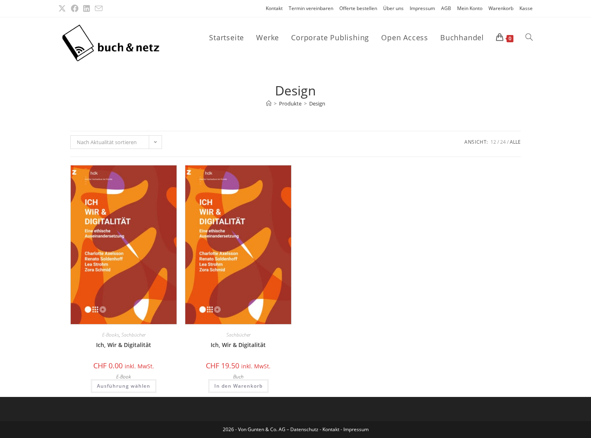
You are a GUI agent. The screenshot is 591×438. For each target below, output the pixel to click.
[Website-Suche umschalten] (529, 37)
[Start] (268, 103)
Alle (515, 141)
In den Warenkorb (238, 385)
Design (317, 103)
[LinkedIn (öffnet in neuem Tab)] (86, 8)
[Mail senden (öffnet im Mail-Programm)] (98, 8)
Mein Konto (469, 8)
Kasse (526, 8)
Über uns (393, 8)
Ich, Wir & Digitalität (123, 345)
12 (493, 141)
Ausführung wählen (123, 385)
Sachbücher (133, 334)
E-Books (110, 334)
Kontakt (274, 8)
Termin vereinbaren (311, 8)
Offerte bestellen (358, 8)
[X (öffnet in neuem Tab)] (63, 8)
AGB (446, 8)
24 (503, 141)
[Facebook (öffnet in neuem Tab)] (74, 8)
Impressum (422, 8)
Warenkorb (500, 8)
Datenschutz (305, 429)
